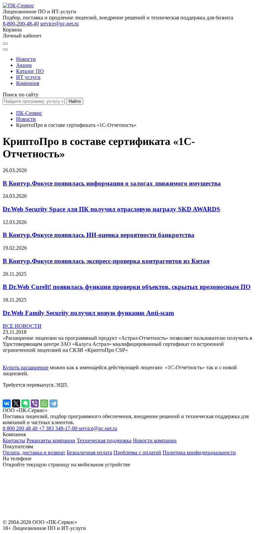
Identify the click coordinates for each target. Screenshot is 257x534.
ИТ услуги (28, 77)
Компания (27, 83)
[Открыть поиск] (5, 44)
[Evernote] (25, 403)
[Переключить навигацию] (5, 50)
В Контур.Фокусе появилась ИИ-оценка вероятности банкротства (98, 234)
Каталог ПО (30, 71)
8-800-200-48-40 (21, 23)
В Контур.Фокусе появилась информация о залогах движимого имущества (112, 183)
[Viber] (35, 403)
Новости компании (155, 440)
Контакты (14, 440)
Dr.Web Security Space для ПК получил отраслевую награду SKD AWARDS (111, 209)
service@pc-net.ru (59, 23)
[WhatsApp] (44, 403)
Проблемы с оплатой (137, 452)
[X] (16, 403)
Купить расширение (26, 367)
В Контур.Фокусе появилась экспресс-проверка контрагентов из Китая (106, 260)
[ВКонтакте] (7, 403)
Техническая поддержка (104, 440)
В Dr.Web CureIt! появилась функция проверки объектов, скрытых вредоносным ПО (127, 286)
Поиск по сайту (20, 94)
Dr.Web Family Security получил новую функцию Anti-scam (88, 312)
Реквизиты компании (50, 440)
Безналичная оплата (89, 452)
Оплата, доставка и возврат (34, 452)
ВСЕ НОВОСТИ (22, 326)
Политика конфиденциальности (199, 452)
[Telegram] (54, 403)
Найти (75, 101)
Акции (24, 65)
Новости (26, 59)
